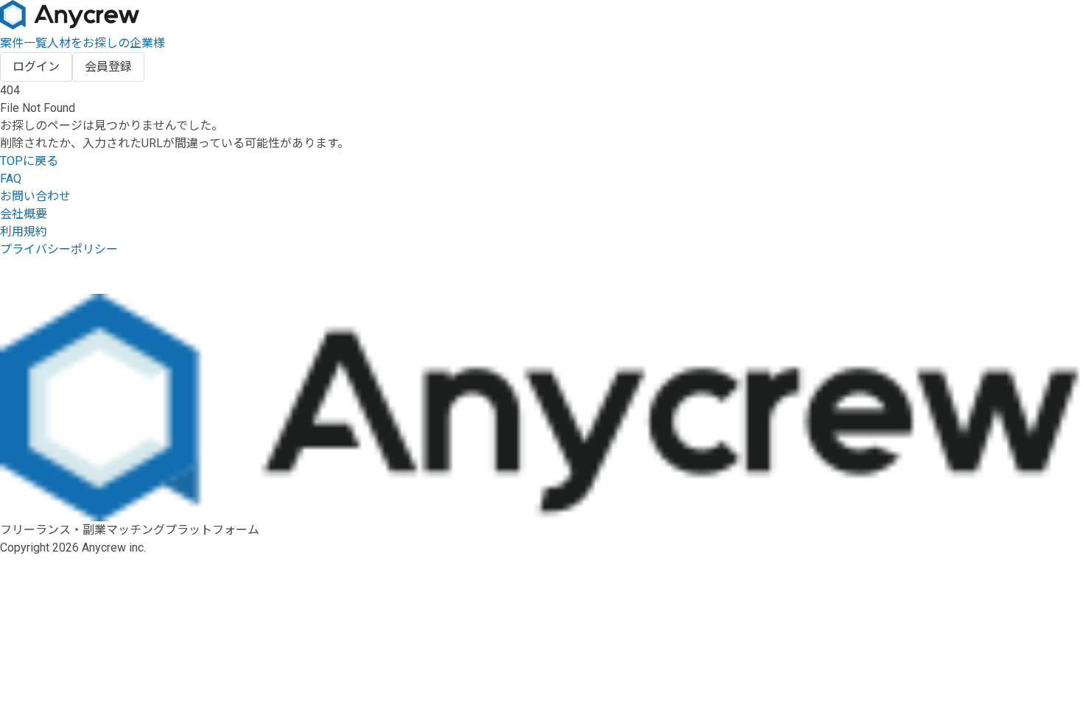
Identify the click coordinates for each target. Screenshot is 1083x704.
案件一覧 (23, 43)
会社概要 (23, 214)
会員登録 (108, 67)
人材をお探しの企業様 (106, 43)
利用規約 (23, 232)
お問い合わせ (35, 196)
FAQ (10, 179)
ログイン (36, 67)
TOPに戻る (29, 161)
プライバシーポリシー (59, 249)
